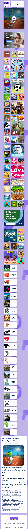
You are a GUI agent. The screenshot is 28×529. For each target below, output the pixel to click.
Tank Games (6, 508)
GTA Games (19, 503)
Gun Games (16, 505)
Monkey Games (18, 501)
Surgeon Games (7, 505)
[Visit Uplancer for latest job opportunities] (14, 40)
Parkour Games (14, 497)
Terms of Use (8, 527)
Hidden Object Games (8, 503)
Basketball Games (17, 490)
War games (16, 510)
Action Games (14, 508)
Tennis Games (8, 438)
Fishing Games (6, 507)
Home (3, 438)
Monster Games (7, 510)
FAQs (14, 527)
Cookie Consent (21, 523)
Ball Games (6, 492)
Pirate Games (6, 496)
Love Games (6, 499)
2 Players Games (15, 492)
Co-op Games (14, 499)
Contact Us (20, 527)
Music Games (16, 507)
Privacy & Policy (11, 523)
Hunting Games (15, 494)
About (4, 523)
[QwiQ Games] (7, 3)
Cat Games (5, 497)
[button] (8, 6)
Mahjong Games (16, 496)
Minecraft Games (7, 501)
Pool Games (6, 494)
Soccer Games (6, 490)
